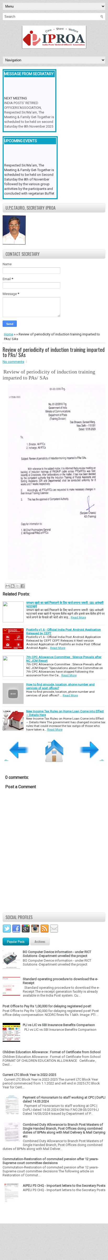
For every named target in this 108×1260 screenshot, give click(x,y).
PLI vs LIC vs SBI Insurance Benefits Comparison (59, 1025)
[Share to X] (17, 586)
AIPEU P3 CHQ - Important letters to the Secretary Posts (64, 1185)
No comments (13, 362)
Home (8, 334)
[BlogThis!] (12, 586)
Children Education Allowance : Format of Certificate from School (52, 1052)
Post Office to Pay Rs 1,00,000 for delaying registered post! (47, 1006)
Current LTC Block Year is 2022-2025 (29, 1075)
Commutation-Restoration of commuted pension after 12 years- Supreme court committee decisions (51, 1161)
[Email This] (7, 586)
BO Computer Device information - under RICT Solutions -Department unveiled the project (57, 954)
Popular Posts (16, 941)
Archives (40, 941)
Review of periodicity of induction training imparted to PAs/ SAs (54, 352)
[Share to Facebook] (22, 586)
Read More (78, 617)
